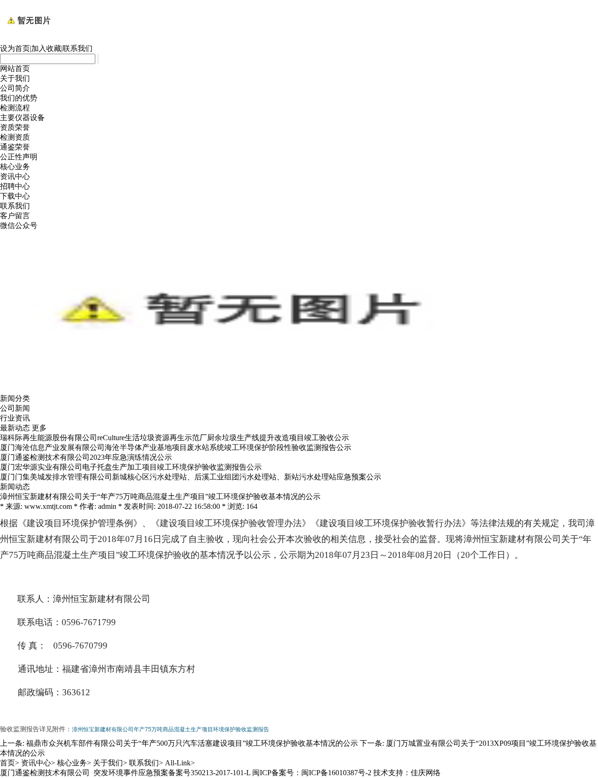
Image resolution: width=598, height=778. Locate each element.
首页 (7, 763)
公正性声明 (18, 157)
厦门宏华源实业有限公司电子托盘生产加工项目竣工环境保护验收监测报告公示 (131, 467)
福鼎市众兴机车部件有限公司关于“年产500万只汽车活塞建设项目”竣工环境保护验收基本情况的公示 (192, 743)
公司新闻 (15, 408)
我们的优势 (18, 98)
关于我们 (15, 78)
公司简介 (15, 88)
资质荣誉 (15, 127)
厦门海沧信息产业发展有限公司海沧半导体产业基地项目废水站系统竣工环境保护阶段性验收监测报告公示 (175, 447)
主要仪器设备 (22, 117)
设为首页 (15, 48)
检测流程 (15, 108)
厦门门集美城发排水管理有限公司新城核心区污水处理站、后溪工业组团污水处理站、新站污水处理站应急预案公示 (190, 477)
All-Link (178, 763)
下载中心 (15, 196)
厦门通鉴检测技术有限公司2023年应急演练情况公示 (86, 457)
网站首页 (15, 68)
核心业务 (15, 167)
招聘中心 (15, 186)
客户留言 (15, 216)
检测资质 (15, 137)
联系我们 (78, 48)
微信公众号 (18, 225)
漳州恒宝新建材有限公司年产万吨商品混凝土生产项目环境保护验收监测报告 (170, 729)
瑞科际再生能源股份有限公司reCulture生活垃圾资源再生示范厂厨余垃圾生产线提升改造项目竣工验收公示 (174, 438)
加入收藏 (46, 48)
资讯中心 (15, 176)
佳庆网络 (426, 773)
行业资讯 (15, 418)
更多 (39, 428)
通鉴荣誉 (15, 147)
